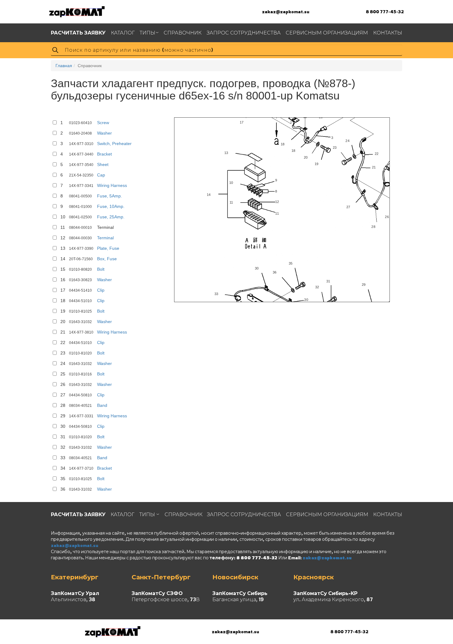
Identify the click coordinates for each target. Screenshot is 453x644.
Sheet (102, 164)
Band (102, 405)
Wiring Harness (112, 185)
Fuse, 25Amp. (110, 216)
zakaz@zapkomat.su (285, 11)
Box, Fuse (107, 258)
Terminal (105, 237)
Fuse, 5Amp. (109, 195)
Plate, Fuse (108, 248)
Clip (100, 290)
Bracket (104, 154)
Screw (103, 122)
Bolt (100, 269)
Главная (63, 65)
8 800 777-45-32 (385, 11)
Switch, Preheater (114, 143)
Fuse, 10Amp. (110, 206)
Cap (101, 174)
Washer (104, 133)
